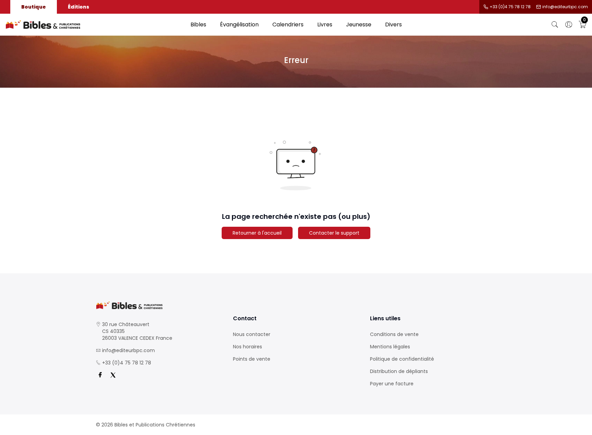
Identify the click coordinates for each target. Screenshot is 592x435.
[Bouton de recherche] (555, 25)
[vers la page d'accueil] (159, 305)
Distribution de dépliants (399, 371)
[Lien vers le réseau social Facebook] (100, 375)
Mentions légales (390, 346)
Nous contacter (251, 334)
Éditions (78, 6)
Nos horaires (247, 346)
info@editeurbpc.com (565, 7)
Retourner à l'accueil (257, 232)
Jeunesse (358, 24)
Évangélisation (239, 24)
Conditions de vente (394, 334)
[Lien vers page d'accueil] (94, 25)
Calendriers (288, 24)
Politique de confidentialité (402, 359)
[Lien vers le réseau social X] (113, 375)
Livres (324, 24)
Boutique (33, 6)
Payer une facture (392, 383)
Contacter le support (334, 232)
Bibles (198, 24)
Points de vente (251, 359)
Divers (393, 24)
